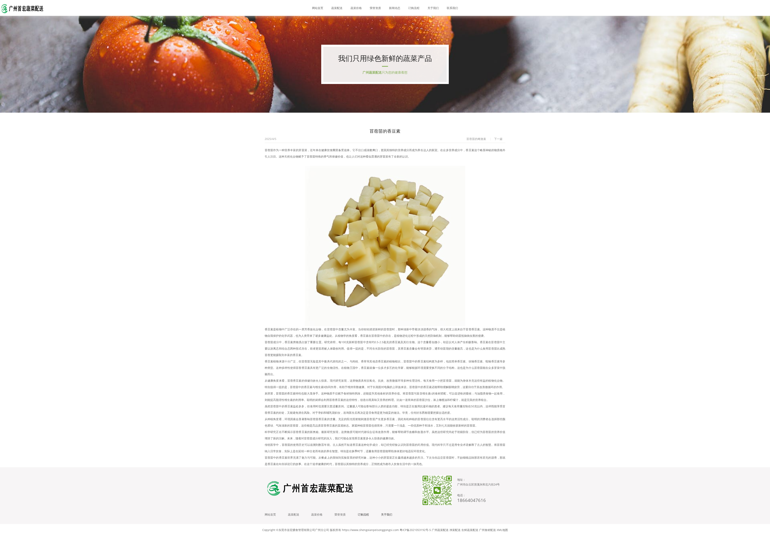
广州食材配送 (487, 530)
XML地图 (502, 530)
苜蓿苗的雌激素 (476, 139)
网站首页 (317, 8)
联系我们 (452, 8)
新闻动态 (394, 8)
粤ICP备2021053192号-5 (415, 530)
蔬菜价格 (356, 8)
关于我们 (433, 8)
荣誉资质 (375, 8)
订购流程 (413, 8)
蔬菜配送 (336, 8)
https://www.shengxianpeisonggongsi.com (370, 530)
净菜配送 (455, 530)
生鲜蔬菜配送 (469, 530)
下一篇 (498, 139)
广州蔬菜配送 (440, 530)
